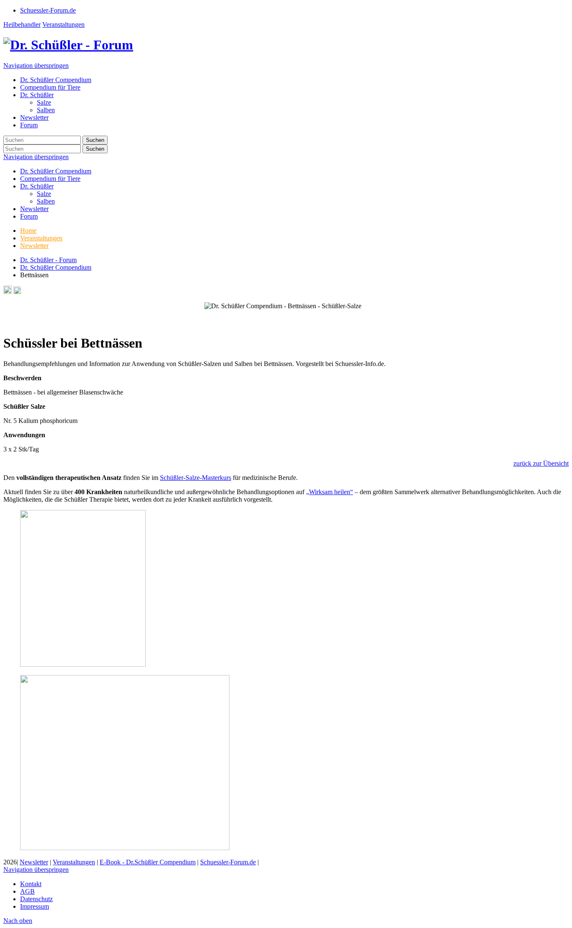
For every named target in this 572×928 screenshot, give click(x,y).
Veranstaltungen (63, 24)
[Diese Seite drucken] (7, 291)
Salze (44, 193)
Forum (29, 216)
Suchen (95, 140)
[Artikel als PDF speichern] (17, 291)
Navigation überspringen (36, 65)
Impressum (34, 906)
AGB (27, 891)
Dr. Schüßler (37, 186)
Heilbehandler (22, 24)
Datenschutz (36, 898)
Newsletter (34, 208)
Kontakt (30, 883)
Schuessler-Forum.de (228, 862)
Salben (46, 201)
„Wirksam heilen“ (329, 491)
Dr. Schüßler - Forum (48, 259)
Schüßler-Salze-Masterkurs (195, 477)
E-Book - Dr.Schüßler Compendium (148, 862)
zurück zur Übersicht (541, 463)
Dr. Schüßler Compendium (55, 171)
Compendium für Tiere (50, 178)
